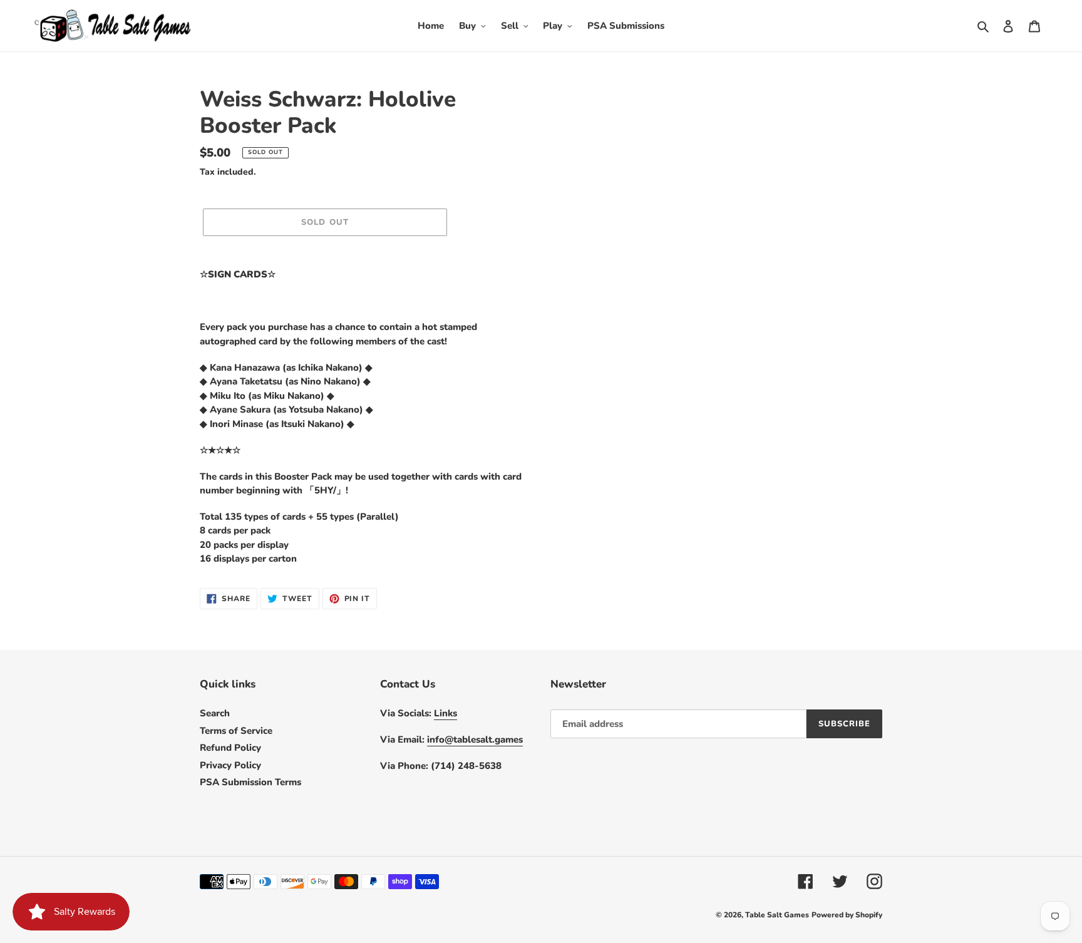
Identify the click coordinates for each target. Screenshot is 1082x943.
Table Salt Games (777, 915)
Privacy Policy (230, 765)
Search (215, 713)
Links (445, 713)
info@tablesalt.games (475, 739)
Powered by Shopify (847, 915)
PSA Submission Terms (250, 782)
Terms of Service (236, 730)
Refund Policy (230, 747)
